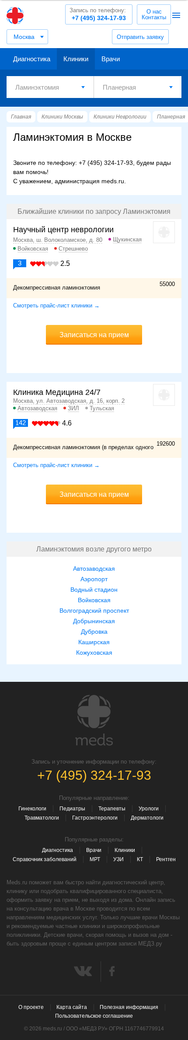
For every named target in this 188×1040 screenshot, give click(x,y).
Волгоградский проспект (94, 610)
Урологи (149, 809)
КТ (140, 859)
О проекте (31, 1007)
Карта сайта (71, 1007)
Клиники (75, 59)
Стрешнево (73, 248)
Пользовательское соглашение (94, 1016)
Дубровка (94, 631)
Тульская (102, 408)
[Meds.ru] (94, 720)
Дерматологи (147, 818)
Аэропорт (94, 579)
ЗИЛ (73, 408)
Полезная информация (129, 1007)
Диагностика (31, 59)
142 (20, 422)
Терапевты (111, 809)
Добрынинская (94, 621)
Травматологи (41, 818)
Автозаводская (37, 408)
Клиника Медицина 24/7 (57, 392)
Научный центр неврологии (63, 229)
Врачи (110, 59)
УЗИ (118, 859)
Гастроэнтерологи (95, 818)
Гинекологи (32, 809)
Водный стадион (94, 589)
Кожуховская (94, 652)
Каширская (94, 642)
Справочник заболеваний (45, 859)
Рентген (166, 859)
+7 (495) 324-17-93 (98, 14)
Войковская (32, 248)
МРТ (95, 859)
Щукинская (127, 239)
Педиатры (72, 809)
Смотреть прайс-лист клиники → (56, 305)
